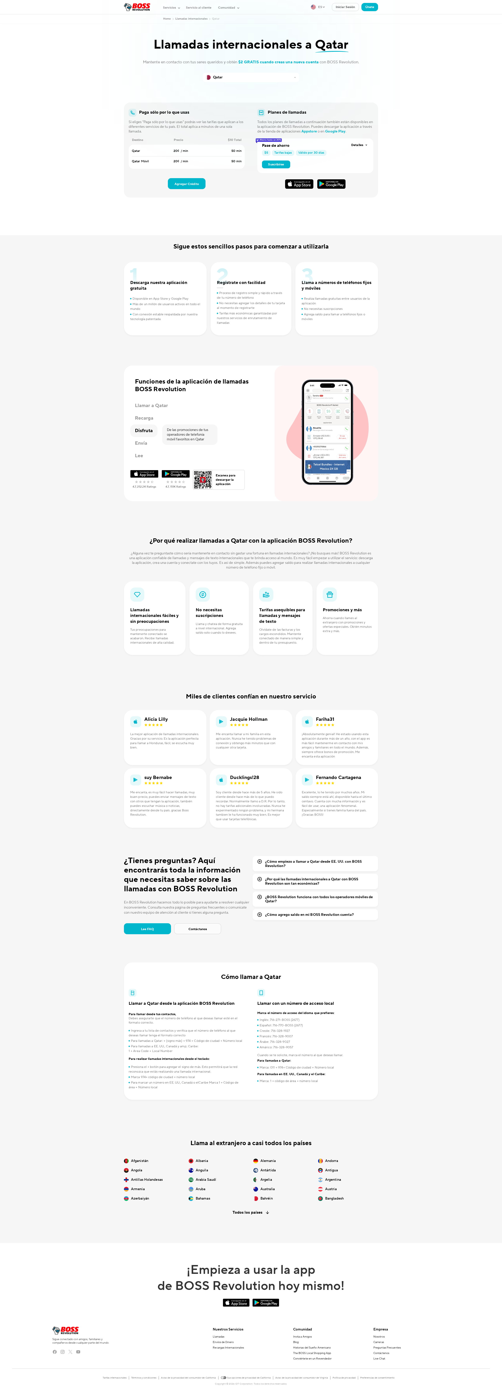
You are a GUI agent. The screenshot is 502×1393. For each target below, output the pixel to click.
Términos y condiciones (143, 1377)
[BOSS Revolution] (137, 7)
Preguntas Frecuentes (387, 1347)
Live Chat (379, 1358)
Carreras (378, 1342)
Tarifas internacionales (114, 1377)
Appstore (309, 131)
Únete (369, 7)
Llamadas (218, 1337)
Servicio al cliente (198, 8)
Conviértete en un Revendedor (312, 1358)
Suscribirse (276, 164)
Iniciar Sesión (345, 7)
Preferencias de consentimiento (377, 1377)
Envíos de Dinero (223, 1342)
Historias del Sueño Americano (312, 1347)
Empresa (380, 1329)
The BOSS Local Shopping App (312, 1353)
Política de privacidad (344, 1377)
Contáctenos (381, 1353)
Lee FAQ (147, 929)
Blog (296, 1342)
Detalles (357, 145)
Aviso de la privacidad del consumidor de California (188, 1377)
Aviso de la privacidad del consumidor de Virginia (301, 1377)
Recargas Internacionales (228, 1347)
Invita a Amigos (302, 1337)
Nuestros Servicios (228, 1329)
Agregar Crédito (187, 184)
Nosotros (379, 1337)
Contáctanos (197, 929)
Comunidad (302, 1329)
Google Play (335, 131)
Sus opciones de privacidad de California (248, 1377)
